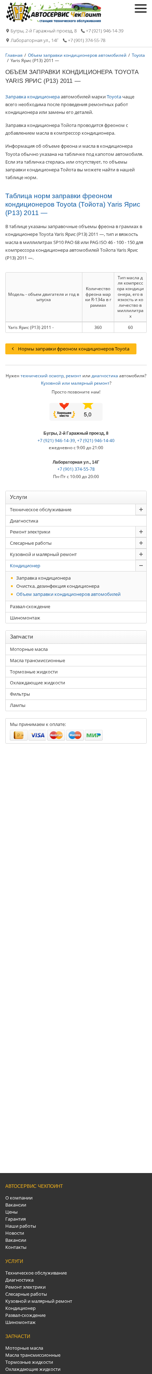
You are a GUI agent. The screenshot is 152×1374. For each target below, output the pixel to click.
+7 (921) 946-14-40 (96, 441)
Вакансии (15, 1205)
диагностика (105, 376)
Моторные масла (29, 649)
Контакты (16, 1247)
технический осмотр (42, 376)
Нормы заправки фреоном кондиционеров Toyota (73, 349)
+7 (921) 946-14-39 (104, 31)
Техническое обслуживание (40, 509)
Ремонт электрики (30, 532)
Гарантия (15, 1219)
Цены (11, 1212)
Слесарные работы (31, 543)
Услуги (14, 1261)
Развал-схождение (30, 606)
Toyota (114, 96)
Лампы (17, 705)
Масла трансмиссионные (37, 660)
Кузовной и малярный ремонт (43, 554)
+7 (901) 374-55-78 (86, 40)
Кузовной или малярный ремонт (75, 383)
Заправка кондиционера (32, 96)
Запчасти (17, 1336)
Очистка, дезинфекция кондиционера (57, 586)
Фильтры (20, 694)
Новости (14, 1233)
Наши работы (20, 1226)
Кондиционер (25, 565)
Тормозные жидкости (34, 671)
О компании (19, 1198)
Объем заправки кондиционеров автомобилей (68, 594)
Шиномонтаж (25, 618)
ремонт (73, 376)
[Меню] (141, 8)
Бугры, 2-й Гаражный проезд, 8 (44, 31)
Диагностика (24, 521)
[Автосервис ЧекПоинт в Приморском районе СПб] (54, 21)
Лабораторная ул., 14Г (35, 40)
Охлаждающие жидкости (37, 682)
